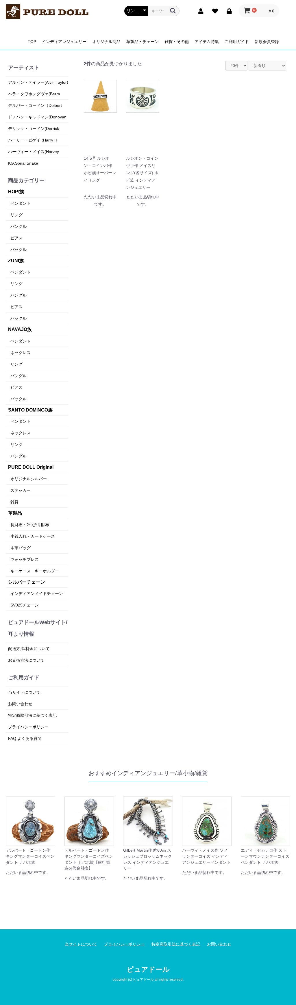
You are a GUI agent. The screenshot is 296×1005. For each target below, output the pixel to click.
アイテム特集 (207, 41)
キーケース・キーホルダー (34, 571)
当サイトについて (24, 692)
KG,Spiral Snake (23, 163)
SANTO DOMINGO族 (30, 409)
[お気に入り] (214, 10)
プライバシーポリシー (28, 727)
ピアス (16, 238)
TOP (32, 41)
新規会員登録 (267, 41)
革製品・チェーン (142, 41)
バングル (18, 226)
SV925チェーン (24, 605)
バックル (18, 249)
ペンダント (20, 203)
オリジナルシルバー (28, 479)
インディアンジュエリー (64, 41)
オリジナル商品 (106, 41)
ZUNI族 (16, 260)
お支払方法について (26, 660)
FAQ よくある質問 (25, 738)
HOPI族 (16, 191)
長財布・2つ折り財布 (29, 524)
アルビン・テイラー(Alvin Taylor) (38, 82)
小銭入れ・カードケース (32, 536)
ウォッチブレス (24, 559)
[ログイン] (228, 10)
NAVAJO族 (20, 329)
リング (16, 215)
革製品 (15, 513)
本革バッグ (20, 548)
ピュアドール (148, 969)
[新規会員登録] (200, 10)
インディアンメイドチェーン (36, 593)
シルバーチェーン (26, 582)
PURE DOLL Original (30, 467)
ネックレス (20, 352)
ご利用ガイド (237, 41)
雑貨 (14, 502)
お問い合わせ (20, 703)
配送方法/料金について (29, 648)
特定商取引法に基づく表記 (32, 715)
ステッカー (20, 490)
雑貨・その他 (176, 41)
